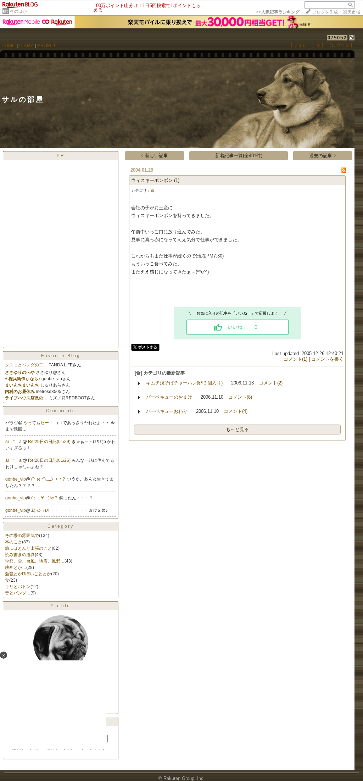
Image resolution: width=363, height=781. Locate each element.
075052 (337, 37)
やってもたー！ (38, 422)
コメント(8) (240, 397)
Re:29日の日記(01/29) (50, 441)
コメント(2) (271, 383)
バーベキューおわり (167, 411)
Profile (61, 605)
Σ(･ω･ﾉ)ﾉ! (40, 510)
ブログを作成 (325, 12)
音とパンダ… (17, 593)
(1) (176, 180)
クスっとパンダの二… (26, 364)
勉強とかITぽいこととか (28, 573)
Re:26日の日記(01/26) (50, 460)
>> (278, 12)
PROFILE (47, 45)
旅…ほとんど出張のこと (28, 548)
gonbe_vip (15, 479)
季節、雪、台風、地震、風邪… (35, 561)
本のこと (13, 541)
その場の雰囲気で (22, 535)
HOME (8, 45)
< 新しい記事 (154, 155)
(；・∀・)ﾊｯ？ (45, 497)
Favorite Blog (60, 355)
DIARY (26, 45)
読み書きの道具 (20, 554)
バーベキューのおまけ (169, 397)
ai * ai (14, 441)
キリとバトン (17, 586)
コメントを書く (327, 359)
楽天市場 (351, 12)
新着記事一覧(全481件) (238, 155)
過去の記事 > (322, 155)
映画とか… (15, 567)
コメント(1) (295, 359)
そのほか (18, 11)
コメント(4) (235, 411)
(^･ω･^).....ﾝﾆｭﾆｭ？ (49, 479)
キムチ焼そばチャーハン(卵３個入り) (184, 383)
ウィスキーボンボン (152, 180)
